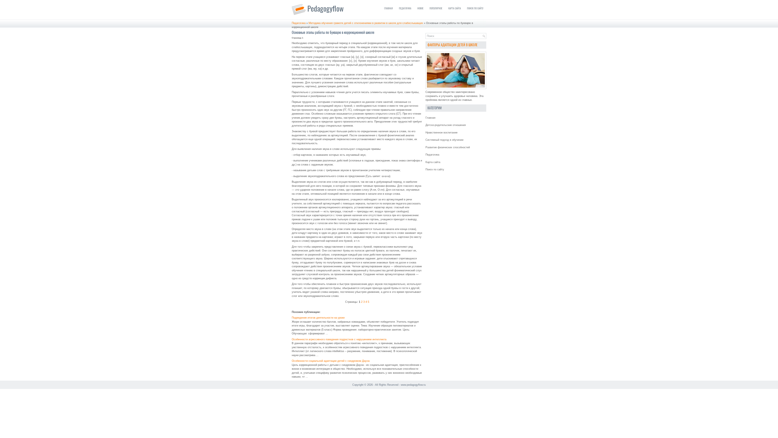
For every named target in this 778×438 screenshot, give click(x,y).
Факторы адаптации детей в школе (452, 45)
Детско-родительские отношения (445, 125)
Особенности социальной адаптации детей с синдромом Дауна (331, 360)
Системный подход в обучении (444, 139)
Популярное (436, 8)
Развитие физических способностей (447, 147)
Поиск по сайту (475, 8)
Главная (388, 8)
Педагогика (405, 8)
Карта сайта (454, 8)
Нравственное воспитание (441, 132)
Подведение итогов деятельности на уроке (318, 317)
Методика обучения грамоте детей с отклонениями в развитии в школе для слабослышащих (366, 23)
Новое (420, 8)
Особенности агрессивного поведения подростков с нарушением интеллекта (339, 339)
